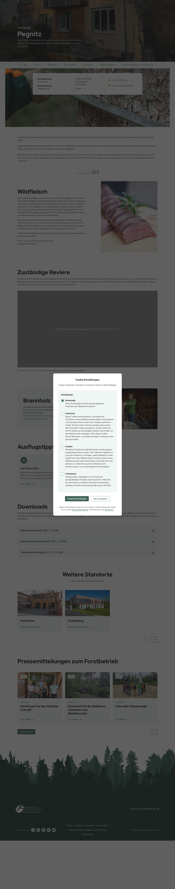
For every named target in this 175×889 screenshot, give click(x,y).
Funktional (70, 413)
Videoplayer (70, 473)
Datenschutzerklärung (80, 510)
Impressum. (109, 510)
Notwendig (70, 400)
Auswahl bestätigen (76, 498)
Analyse (68, 446)
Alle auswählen (100, 498)
